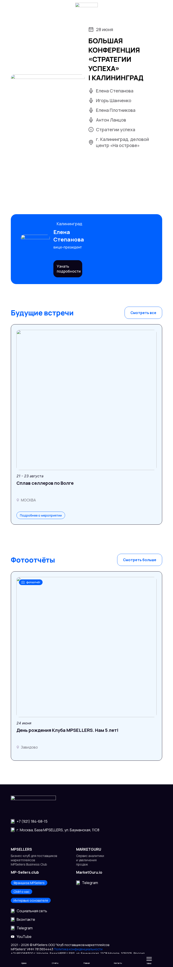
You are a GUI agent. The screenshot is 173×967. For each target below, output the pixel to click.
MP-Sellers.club (25, 872)
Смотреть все (143, 312)
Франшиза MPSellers (29, 883)
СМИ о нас (22, 891)
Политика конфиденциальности (78, 949)
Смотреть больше (139, 559)
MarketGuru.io (89, 872)
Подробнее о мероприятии (41, 515)
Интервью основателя (31, 900)
